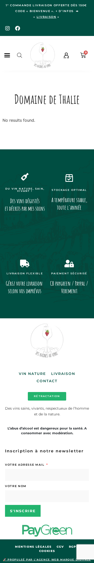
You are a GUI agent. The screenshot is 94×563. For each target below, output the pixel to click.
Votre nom (16, 486)
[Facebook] (18, 28)
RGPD (74, 546)
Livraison (63, 373)
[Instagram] (8, 28)
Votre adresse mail (25, 464)
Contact (47, 381)
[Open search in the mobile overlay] (19, 55)
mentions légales (33, 546)
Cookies (47, 551)
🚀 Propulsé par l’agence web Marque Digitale (47, 559)
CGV (60, 546)
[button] (7, 55)
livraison (46, 17)
